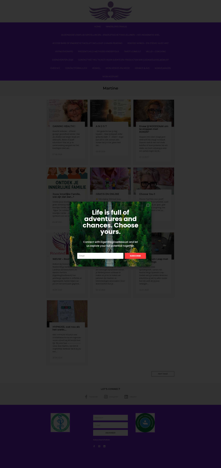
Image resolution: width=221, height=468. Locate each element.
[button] (148, 205)
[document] (110, 234)
